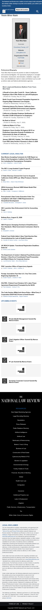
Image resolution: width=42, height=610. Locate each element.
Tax (21, 511)
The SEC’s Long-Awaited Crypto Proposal (15, 168)
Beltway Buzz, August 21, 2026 (11, 217)
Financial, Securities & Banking (21, 473)
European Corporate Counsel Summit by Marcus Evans (23, 381)
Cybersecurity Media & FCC (21, 456)
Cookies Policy (6, 5)
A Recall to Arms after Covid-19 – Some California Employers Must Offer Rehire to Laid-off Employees (20, 93)
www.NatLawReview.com (9, 536)
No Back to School (9, 120)
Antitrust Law (21, 436)
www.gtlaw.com (21, 52)
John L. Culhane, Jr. (18, 268)
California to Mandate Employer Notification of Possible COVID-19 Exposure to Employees (18, 114)
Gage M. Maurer (23, 296)
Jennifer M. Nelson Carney (10, 240)
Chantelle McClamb (8, 202)
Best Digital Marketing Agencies (21, 412)
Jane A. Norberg (7, 212)
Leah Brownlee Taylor (9, 261)
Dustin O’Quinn (7, 277)
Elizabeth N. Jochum (8, 230)
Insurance (21, 491)
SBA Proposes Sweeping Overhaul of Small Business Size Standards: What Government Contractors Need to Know (20, 227)
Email (22, 63)
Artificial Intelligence (21, 432)
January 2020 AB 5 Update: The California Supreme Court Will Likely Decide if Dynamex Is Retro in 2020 (20, 140)
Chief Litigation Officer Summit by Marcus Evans (23, 340)
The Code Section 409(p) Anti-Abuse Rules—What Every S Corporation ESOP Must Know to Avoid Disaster (21, 293)
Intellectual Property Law (21, 495)
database (4, 534)
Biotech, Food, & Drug (21, 444)
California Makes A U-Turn (11, 125)
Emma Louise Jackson (9, 249)
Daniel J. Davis (7, 170)
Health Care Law (21, 481)
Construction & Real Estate (21, 452)
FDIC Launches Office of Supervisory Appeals (16, 266)
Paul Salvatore (7, 287)
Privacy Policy (16, 531)
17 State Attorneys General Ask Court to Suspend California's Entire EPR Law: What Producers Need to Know (19, 178)
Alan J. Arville (6, 191)
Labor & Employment (21, 499)
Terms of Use (6, 531)
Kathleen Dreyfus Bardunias (10, 296)
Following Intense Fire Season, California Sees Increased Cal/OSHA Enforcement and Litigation (19, 107)
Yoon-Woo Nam (21, 41)
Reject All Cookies (22, 9)
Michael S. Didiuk (17, 170)
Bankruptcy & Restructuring (21, 440)
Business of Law (21, 448)
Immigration (21, 485)
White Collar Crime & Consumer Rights (21, 515)
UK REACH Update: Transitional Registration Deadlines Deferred (20, 246)
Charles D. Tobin (16, 277)
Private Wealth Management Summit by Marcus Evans (22, 319)
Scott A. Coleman (7, 268)
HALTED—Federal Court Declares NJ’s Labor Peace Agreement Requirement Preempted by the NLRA (18, 284)
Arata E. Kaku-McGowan (17, 182)
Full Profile (21, 58)
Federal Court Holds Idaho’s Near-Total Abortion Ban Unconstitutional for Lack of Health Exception (19, 237)
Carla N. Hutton (18, 163)
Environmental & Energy (21, 464)
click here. (9, 598)
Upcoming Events (9, 301)
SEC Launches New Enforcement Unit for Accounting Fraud (19, 209)
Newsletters (21, 420)
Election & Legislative (21, 460)
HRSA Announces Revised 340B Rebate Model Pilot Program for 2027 (18, 188)
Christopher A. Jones (20, 202)
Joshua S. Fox (16, 287)
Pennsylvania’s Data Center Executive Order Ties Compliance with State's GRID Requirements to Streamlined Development (17, 199)
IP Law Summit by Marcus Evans (20, 362)
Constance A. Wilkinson (18, 191)
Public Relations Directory (21, 428)
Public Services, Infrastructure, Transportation (21, 507)
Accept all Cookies (8, 9)
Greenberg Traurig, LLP (21, 47)
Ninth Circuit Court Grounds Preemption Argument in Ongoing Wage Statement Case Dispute (21, 100)
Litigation (21, 503)
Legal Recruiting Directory (21, 416)
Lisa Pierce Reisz (23, 240)
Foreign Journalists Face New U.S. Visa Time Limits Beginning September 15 (18, 275)
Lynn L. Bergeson (8, 163)
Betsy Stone (6, 182)
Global (21, 477)
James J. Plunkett (8, 219)
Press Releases (21, 424)
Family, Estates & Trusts (21, 468)
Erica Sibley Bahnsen (21, 261)
